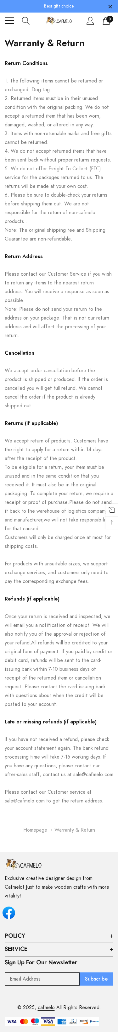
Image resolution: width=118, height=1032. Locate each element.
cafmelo (46, 1007)
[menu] (9, 20)
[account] (90, 20)
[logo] (59, 20)
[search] (26, 20)
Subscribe (96, 979)
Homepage (35, 830)
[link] (23, 864)
